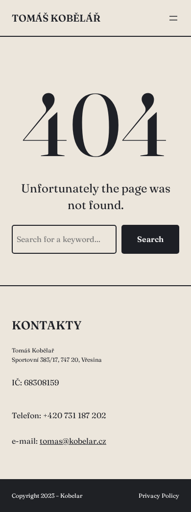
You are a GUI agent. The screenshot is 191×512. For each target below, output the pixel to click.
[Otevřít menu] (173, 18)
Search (150, 239)
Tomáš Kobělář (56, 18)
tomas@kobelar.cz (73, 441)
